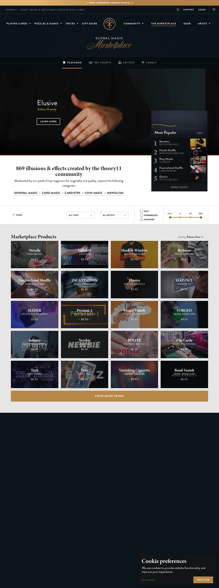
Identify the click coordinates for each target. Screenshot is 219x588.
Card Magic (51, 193)
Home (110, 24)
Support (188, 9)
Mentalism (115, 193)
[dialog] (177, 569)
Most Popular (165, 132)
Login (202, 9)
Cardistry (73, 193)
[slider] (170, 217)
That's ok (203, 579)
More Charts (179, 187)
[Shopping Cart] (214, 10)
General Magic (26, 193)
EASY (146, 211)
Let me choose (148, 579)
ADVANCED (149, 219)
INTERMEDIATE (151, 215)
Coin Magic (94, 193)
